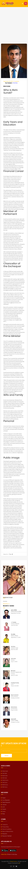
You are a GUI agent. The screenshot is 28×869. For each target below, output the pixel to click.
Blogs (3, 813)
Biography (4, 833)
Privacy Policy (5, 826)
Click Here (15, 82)
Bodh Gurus (5, 784)
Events (3, 811)
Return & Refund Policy (7, 831)
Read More (5, 603)
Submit (6, 755)
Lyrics (3, 806)
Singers (4, 797)
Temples (4, 809)
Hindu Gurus (5, 780)
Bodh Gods (4, 775)
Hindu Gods (5, 771)
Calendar (4, 804)
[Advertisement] (14, 29)
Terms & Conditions (6, 829)
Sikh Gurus (4, 787)
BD (19, 863)
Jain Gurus (4, 782)
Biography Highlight (7, 836)
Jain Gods (4, 773)
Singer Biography (6, 802)
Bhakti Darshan (14, 861)
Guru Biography (6, 800)
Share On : (5, 554)
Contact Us (5, 824)
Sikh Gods (4, 777)
